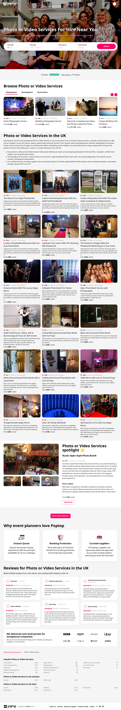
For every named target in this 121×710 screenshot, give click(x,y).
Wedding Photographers (11, 670)
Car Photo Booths (88, 665)
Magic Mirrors (47, 663)
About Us (53, 706)
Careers (92, 706)
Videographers (48, 665)
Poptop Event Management (12, 652)
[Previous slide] (112, 94)
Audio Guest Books (49, 670)
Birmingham (8, 690)
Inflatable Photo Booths (50, 668)
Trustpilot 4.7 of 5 (26, 706)
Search (106, 4)
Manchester (47, 680)
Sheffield (46, 687)
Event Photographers (10, 665)
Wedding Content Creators (91, 663)
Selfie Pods (7, 668)
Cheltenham (47, 690)
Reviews (60, 706)
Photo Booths (8, 663)
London (6, 680)
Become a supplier (70, 706)
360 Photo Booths (9, 672)
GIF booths (86, 668)
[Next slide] (115, 94)
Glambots (46, 672)
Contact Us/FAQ (83, 706)
